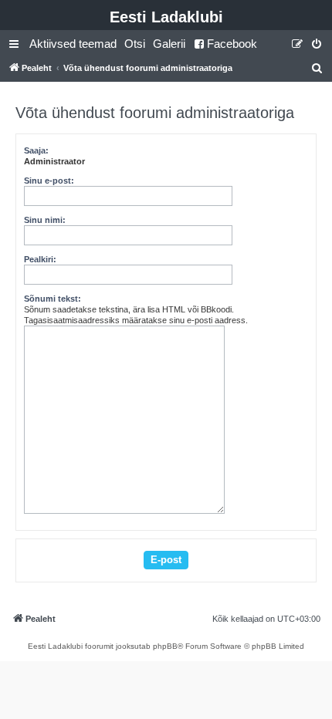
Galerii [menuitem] (169, 43)
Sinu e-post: (49, 180)
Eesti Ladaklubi (166, 16)
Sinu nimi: (45, 219)
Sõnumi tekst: (52, 298)
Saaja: (36, 150)
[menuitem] (73, 44)
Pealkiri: (40, 259)
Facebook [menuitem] (232, 43)
